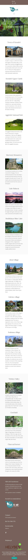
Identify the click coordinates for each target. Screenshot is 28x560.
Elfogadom (14, 558)
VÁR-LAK (13, 1)
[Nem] (26, 555)
